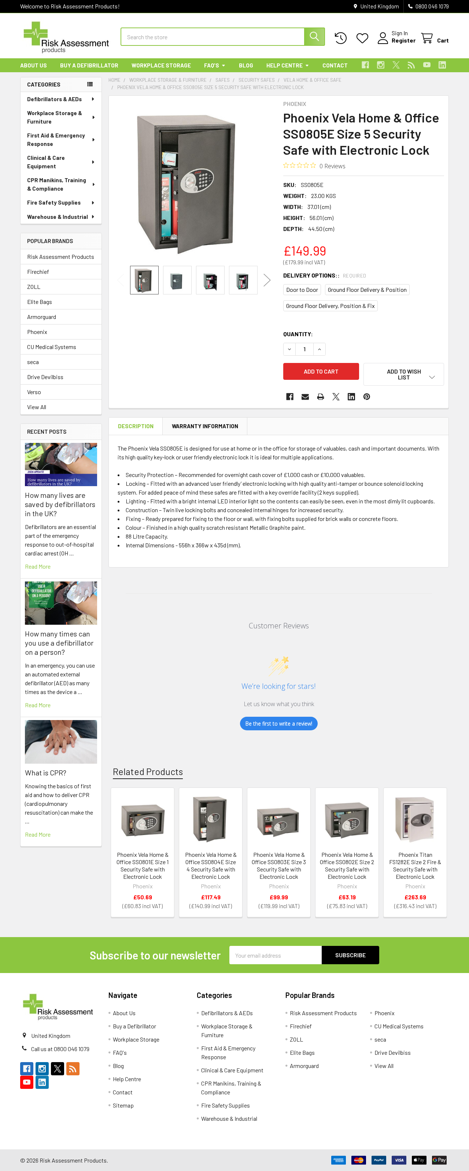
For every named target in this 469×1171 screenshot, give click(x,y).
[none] (193, 180)
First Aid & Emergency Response (56, 139)
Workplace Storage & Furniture (54, 117)
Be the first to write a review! (278, 723)
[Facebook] (365, 64)
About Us (33, 65)
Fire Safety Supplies (54, 202)
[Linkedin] (442, 64)
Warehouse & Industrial (57, 216)
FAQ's (211, 65)
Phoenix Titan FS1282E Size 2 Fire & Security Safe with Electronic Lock (415, 865)
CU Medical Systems (51, 346)
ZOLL (33, 286)
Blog (246, 65)
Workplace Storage (161, 65)
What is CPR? (45, 772)
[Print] (320, 396)
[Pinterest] (366, 396)
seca (33, 361)
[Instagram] (380, 64)
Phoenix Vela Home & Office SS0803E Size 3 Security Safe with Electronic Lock (279, 865)
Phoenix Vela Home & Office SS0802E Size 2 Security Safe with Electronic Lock (347, 865)
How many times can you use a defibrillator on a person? (59, 642)
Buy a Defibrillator (89, 65)
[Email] (305, 396)
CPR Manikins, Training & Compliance (56, 184)
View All (36, 406)
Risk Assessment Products (60, 256)
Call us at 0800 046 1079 (60, 1048)
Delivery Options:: (324, 275)
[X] (396, 64)
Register (404, 40)
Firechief (38, 271)
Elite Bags (39, 301)
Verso (34, 391)
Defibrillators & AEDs (54, 99)
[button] (403, 374)
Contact (335, 65)
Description (136, 426)
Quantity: (298, 333)
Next (267, 280)
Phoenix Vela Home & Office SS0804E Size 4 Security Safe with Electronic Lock (211, 865)
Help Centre (284, 65)
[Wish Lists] (364, 38)
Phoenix (37, 331)
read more (38, 566)
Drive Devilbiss (45, 376)
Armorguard (41, 316)
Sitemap (123, 1105)
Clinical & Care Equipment (46, 161)
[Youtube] (426, 64)
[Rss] (411, 64)
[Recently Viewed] (342, 38)
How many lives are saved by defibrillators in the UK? (60, 504)
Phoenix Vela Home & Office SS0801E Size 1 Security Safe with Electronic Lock (143, 865)
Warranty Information (205, 426)
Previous (120, 280)
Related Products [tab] (148, 771)
